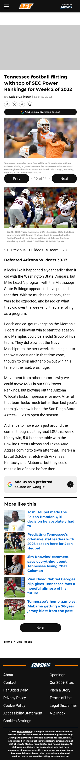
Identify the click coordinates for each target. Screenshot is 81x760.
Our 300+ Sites (62, 682)
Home (8, 641)
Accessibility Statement (22, 713)
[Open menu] (6, 6)
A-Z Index (57, 713)
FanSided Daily (15, 690)
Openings (57, 675)
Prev (16, 178)
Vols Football (25, 641)
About (8, 675)
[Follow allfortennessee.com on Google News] (70, 484)
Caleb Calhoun (20, 97)
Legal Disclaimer (63, 705)
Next (64, 178)
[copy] (29, 104)
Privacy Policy (14, 698)
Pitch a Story (60, 690)
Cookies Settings (17, 721)
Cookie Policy (14, 705)
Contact (9, 682)
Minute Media (24, 731)
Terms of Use (61, 698)
